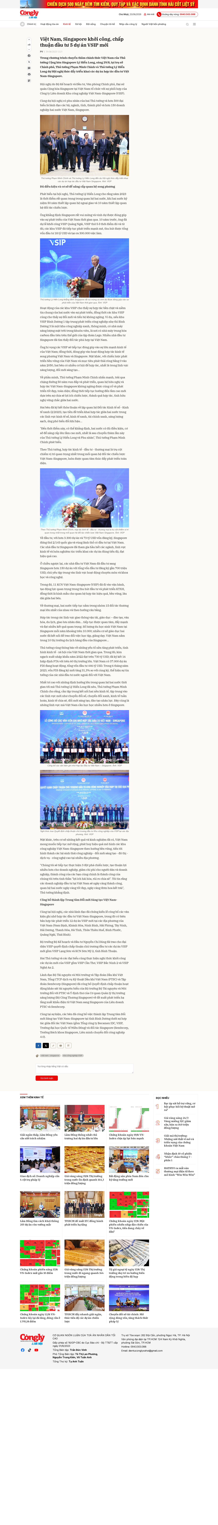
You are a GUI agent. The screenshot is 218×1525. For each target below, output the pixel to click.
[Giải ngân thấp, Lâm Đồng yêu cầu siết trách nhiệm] (40, 1118)
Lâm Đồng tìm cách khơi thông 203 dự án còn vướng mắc (39, 1223)
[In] (61, 1045)
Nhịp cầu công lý (128, 24)
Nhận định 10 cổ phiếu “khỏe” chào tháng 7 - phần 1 (178, 1157)
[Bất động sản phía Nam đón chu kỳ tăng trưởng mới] (129, 1159)
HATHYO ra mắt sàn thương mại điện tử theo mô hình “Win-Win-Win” (179, 1171)
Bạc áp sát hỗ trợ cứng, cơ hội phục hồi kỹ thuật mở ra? (179, 1107)
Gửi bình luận (46, 1078)
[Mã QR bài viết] (29, 80)
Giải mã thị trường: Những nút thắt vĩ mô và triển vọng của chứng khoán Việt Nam (179, 1140)
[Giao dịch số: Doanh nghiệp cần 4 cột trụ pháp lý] (40, 1159)
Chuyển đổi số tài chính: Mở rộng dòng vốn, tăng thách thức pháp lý (128, 1318)
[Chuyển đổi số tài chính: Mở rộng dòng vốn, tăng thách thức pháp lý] (129, 1297)
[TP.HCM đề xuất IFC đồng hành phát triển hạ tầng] (85, 1204)
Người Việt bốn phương (154, 24)
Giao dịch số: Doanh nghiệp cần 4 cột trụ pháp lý (39, 1178)
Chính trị (31, 24)
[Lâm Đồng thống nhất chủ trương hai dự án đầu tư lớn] (85, 1118)
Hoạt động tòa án (49, 24)
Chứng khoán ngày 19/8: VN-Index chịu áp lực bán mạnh (126, 1136)
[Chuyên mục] (194, 24)
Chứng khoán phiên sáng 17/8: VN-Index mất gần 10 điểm (39, 1271)
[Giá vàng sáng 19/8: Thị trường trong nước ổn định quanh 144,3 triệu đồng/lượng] (85, 1159)
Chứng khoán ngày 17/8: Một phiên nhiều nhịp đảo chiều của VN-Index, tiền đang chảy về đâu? (128, 1226)
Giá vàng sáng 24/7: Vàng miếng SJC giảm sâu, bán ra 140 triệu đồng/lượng (177, 1122)
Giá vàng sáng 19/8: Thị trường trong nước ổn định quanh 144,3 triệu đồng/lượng (84, 1180)
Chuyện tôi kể (107, 24)
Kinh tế (67, 24)
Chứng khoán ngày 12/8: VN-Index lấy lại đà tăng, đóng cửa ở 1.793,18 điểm (40, 1318)
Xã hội (78, 24)
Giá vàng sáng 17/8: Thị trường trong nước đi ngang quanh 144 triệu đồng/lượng (84, 1273)
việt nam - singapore (50, 1055)
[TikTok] (29, 1350)
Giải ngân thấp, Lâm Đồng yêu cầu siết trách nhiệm (39, 1136)
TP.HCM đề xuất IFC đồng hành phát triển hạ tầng (84, 1223)
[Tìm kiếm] (187, 24)
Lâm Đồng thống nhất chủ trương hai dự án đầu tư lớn (81, 1136)
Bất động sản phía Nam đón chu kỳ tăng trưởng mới (129, 1178)
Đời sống (91, 24)
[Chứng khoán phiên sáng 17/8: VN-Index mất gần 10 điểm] (40, 1253)
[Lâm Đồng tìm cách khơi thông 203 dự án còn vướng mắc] (40, 1204)
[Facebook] (22, 1350)
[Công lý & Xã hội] (29, 14)
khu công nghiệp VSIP (72, 1055)
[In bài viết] (29, 74)
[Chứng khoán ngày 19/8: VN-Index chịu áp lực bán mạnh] (129, 1118)
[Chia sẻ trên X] (29, 62)
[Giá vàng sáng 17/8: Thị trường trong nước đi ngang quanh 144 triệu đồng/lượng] (85, 1253)
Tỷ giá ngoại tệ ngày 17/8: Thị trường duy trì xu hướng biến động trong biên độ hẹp (127, 1273)
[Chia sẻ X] (46, 1045)
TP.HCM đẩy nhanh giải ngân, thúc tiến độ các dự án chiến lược (83, 1318)
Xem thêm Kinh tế (32, 1097)
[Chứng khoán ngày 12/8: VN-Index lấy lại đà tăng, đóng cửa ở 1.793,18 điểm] (40, 1297)
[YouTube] (36, 1350)
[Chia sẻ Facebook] (29, 55)
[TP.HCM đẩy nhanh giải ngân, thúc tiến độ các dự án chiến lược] (85, 1297)
